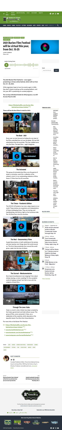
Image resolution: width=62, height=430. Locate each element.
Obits (46, 25)
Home (4, 25)
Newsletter (13, 14)
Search (43, 68)
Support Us (41, 12)
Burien (13, 344)
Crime (13, 25)
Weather (51, 25)
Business (29, 25)
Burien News (17, 37)
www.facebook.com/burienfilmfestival (18, 332)
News (34, 347)
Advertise (13, 12)
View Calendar (46, 279)
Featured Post (7, 39)
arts (9, 344)
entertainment (7, 347)
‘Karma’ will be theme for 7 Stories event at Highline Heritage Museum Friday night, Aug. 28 (52, 253)
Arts (34, 25)
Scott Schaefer (8, 52)
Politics (18, 25)
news (5, 350)
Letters (24, 25)
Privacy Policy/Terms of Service (18, 428)
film (18, 347)
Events (9, 25)
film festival (23, 347)
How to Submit (34, 12)
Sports (39, 25)
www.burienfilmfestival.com (15, 330)
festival (14, 347)
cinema (36, 344)
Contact (28, 12)
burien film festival (21, 344)
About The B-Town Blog (21, 12)
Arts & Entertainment (8, 37)
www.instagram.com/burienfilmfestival (18, 335)
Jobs (43, 25)
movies (29, 347)
